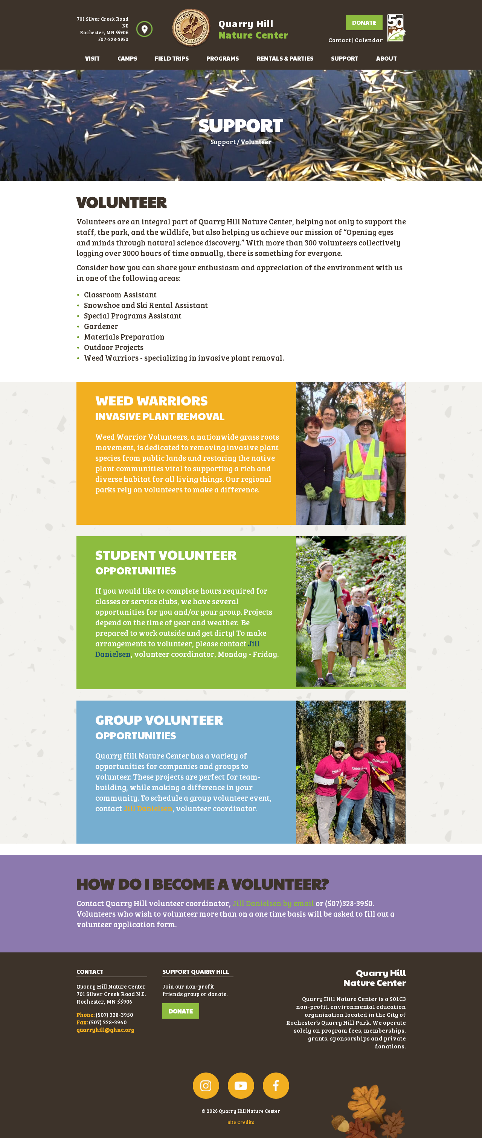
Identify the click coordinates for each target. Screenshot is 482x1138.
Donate (364, 22)
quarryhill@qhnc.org (105, 1029)
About (386, 58)
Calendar (369, 40)
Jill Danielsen (148, 808)
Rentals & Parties (285, 58)
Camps (127, 58)
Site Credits (240, 1122)
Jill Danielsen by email (273, 903)
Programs (222, 58)
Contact (339, 40)
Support (344, 58)
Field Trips (172, 58)
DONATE (181, 1011)
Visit (92, 58)
